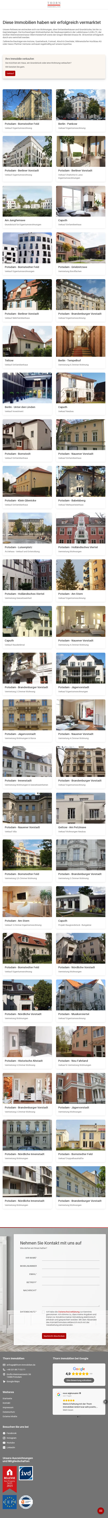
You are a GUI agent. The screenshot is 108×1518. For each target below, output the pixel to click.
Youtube (11, 1442)
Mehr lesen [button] (68, 1410)
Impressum (8, 1407)
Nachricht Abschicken (54, 1336)
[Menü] (100, 1510)
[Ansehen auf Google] (58, 1394)
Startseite (7, 1398)
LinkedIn (11, 1447)
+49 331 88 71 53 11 (16, 1369)
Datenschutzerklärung (69, 1311)
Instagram (11, 1438)
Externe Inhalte (10, 1416)
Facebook (11, 1433)
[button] (53, 1402)
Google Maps (13, 1381)
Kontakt (6, 1403)
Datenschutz (9, 1412)
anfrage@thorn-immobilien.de (21, 1364)
